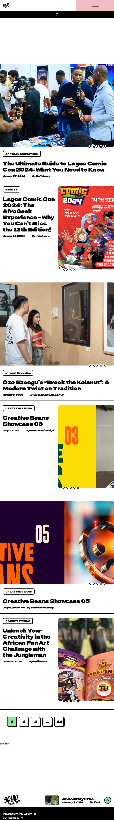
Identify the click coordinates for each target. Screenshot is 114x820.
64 (59, 721)
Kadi (97, 802)
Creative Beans (18, 408)
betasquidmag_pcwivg (48, 394)
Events (11, 189)
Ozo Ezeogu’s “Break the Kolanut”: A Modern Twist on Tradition (56, 385)
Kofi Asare (43, 176)
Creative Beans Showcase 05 (46, 600)
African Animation (21, 154)
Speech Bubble (18, 372)
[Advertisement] (57, 38)
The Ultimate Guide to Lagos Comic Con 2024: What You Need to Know (55, 166)
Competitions (17, 621)
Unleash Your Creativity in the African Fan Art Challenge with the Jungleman (26, 642)
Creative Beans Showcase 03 (26, 420)
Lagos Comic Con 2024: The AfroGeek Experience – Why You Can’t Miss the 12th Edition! (29, 214)
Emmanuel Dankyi (42, 430)
